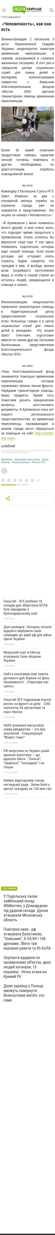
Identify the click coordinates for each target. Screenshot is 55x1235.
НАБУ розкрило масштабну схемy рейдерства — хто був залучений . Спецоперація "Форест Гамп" (24, 731)
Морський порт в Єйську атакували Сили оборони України (22, 656)
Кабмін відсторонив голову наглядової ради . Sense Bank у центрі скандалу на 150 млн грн (27, 784)
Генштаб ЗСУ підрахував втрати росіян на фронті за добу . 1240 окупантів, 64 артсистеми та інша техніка (27, 706)
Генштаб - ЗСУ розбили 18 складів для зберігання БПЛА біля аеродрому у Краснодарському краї (26, 607)
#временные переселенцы (27, 459)
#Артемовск (7, 459)
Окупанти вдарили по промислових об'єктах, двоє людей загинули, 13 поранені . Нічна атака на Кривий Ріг (27, 967)
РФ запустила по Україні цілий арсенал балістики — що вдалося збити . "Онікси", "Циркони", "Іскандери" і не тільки (26, 759)
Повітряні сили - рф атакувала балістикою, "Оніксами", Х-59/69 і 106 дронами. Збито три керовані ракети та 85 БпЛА (27, 939)
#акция (45, 459)
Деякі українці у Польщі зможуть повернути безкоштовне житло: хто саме (24, 993)
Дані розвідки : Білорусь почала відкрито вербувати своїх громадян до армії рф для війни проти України (27, 633)
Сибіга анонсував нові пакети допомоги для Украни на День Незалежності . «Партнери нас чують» (26, 680)
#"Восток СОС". (39, 462)
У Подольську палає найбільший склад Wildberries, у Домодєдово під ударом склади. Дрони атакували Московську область (26, 908)
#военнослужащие (21, 462)
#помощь (5, 462)
